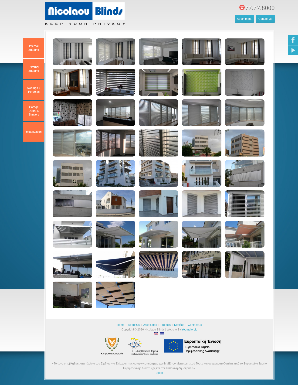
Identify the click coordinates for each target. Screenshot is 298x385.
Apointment (244, 18)
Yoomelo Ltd (189, 329)
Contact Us (265, 18)
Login (159, 373)
